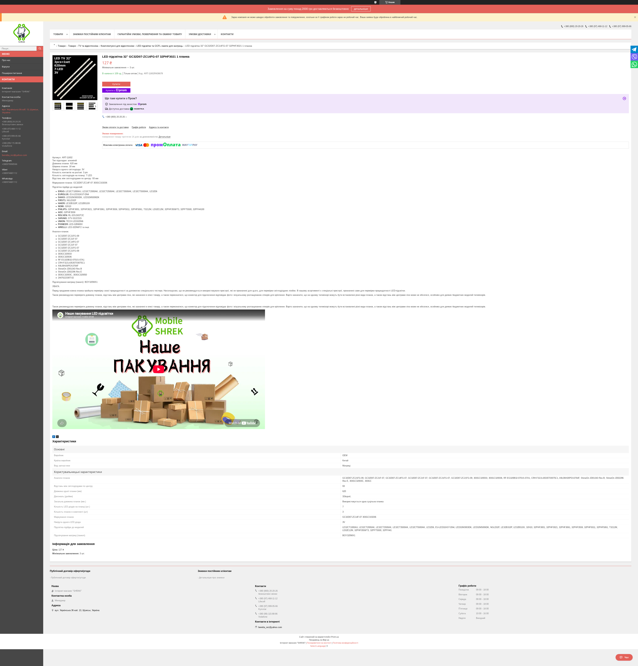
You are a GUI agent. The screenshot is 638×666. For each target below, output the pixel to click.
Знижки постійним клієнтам (92, 34)
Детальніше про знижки (211, 577)
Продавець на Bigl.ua (319, 640)
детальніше (361, 8)
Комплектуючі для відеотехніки (117, 45)
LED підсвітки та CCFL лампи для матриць (160, 45)
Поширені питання (12, 73)
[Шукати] (40, 48)
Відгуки (6, 66)
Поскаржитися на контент (319, 643)
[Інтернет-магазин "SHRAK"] (21, 32)
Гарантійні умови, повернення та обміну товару (150, 34)
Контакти (227, 34)
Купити (116, 84)
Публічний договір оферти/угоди (68, 577)
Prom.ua (335, 637)
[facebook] (53, 437)
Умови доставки (200, 34)
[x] (57, 437)
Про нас (6, 60)
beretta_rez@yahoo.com (14, 155)
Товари (58, 34)
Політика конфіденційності (345, 643)
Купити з (110, 90)
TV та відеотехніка (88, 45)
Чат (627, 657)
